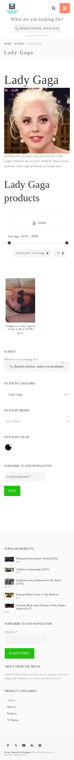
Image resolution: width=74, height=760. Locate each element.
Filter (42, 223)
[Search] (54, 8)
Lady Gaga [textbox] (36, 394)
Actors (19, 43)
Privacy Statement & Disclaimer (17, 752)
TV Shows (12, 720)
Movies (11, 706)
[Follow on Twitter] (16, 745)
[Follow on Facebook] (8, 745)
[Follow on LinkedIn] (32, 745)
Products (12, 713)
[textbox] (37, 421)
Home (8, 43)
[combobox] (37, 394)
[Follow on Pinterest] (40, 745)
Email (11, 632)
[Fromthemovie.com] (12, 8)
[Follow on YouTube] (24, 745)
